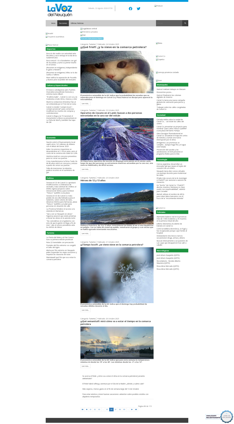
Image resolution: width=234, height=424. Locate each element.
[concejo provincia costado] (172, 72)
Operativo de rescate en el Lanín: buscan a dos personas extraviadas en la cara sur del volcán (111, 114)
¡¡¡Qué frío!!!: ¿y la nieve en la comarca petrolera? (113, 47)
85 (107, 409)
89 (124, 409)
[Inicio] (82, 409)
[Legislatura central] (117, 29)
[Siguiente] (132, 409)
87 (116, 409)
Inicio (53, 23)
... (103, 409)
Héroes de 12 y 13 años (92, 180)
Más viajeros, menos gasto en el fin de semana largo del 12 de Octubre (110, 389)
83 (99, 409)
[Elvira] (172, 43)
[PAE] (117, 35)
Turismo (92, 44)
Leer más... (85, 104)
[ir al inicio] (60, 10)
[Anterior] (86, 409)
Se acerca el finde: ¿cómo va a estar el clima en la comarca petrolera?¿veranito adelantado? (113, 377)
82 (95, 409)
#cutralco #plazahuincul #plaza (92, 38)
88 (120, 409)
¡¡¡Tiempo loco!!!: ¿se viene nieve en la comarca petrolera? (111, 244)
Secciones (63, 23)
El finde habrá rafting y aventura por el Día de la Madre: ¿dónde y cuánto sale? (113, 384)
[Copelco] (172, 60)
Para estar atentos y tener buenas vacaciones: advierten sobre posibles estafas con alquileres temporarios (115, 395)
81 (91, 409)
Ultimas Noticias (77, 23)
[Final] (136, 409)
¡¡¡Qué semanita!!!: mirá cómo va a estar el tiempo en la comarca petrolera (115, 322)
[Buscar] (185, 23)
